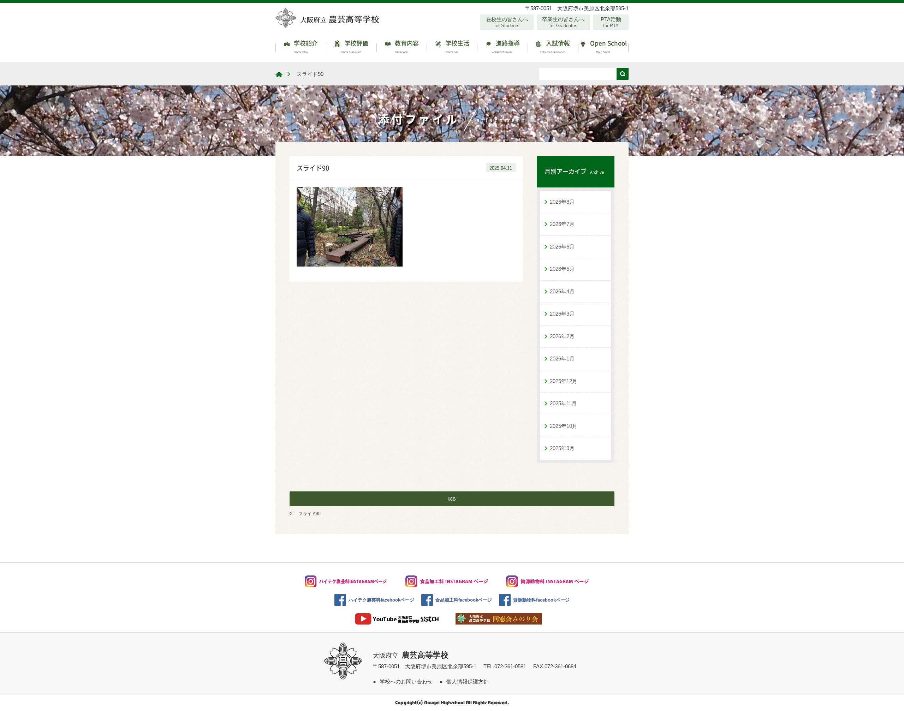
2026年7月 (562, 224)
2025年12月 (563, 381)
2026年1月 (562, 359)
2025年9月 (562, 448)
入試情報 (555, 46)
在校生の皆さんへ (507, 22)
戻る (452, 498)
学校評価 (354, 46)
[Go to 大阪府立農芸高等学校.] (278, 74)
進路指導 (506, 46)
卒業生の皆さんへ (563, 22)
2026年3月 (562, 314)
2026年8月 (562, 202)
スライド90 (310, 513)
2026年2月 (562, 336)
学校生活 (456, 46)
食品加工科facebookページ (463, 600)
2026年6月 (562, 247)
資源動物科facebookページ (541, 600)
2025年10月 (563, 426)
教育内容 (406, 46)
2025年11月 (563, 403)
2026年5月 (562, 269)
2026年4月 (562, 291)
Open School (608, 46)
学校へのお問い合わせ (406, 682)
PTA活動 (611, 22)
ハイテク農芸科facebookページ (381, 600)
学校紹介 (305, 46)
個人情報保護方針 (467, 682)
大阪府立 (410, 655)
